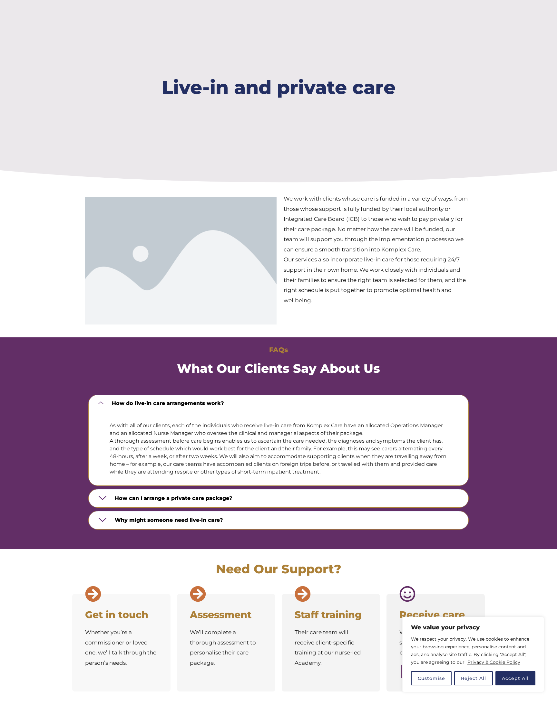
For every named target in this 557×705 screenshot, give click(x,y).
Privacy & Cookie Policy (493, 662)
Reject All (473, 678)
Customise (431, 678)
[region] (473, 654)
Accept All (515, 678)
